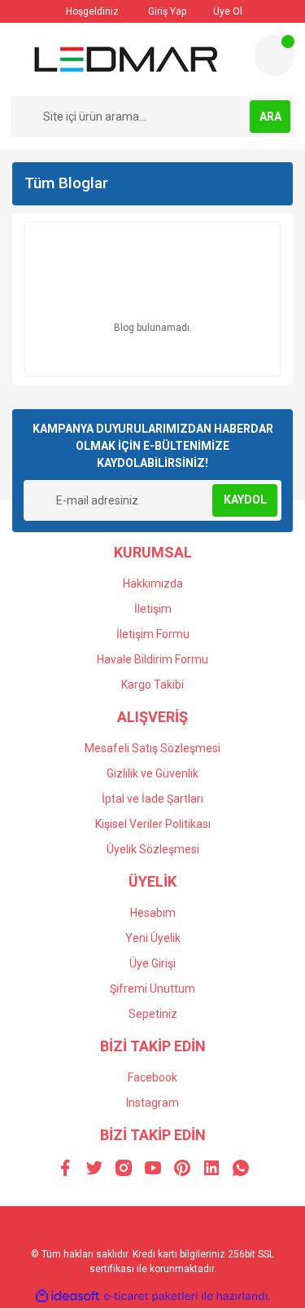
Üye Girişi (152, 963)
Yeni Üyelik (153, 938)
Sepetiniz (153, 1013)
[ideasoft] (67, 1296)
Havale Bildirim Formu (152, 659)
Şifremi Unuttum (152, 988)
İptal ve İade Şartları (152, 798)
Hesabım (153, 912)
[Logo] (126, 59)
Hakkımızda (153, 583)
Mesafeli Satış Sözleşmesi (152, 748)
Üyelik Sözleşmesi (153, 849)
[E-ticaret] (150, 1296)
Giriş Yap (166, 11)
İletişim (153, 608)
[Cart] (274, 55)
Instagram (152, 1102)
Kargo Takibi (152, 684)
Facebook (152, 1077)
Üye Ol (226, 11)
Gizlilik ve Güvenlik (152, 773)
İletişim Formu (153, 634)
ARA (270, 116)
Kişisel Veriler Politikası (153, 823)
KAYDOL (245, 499)
